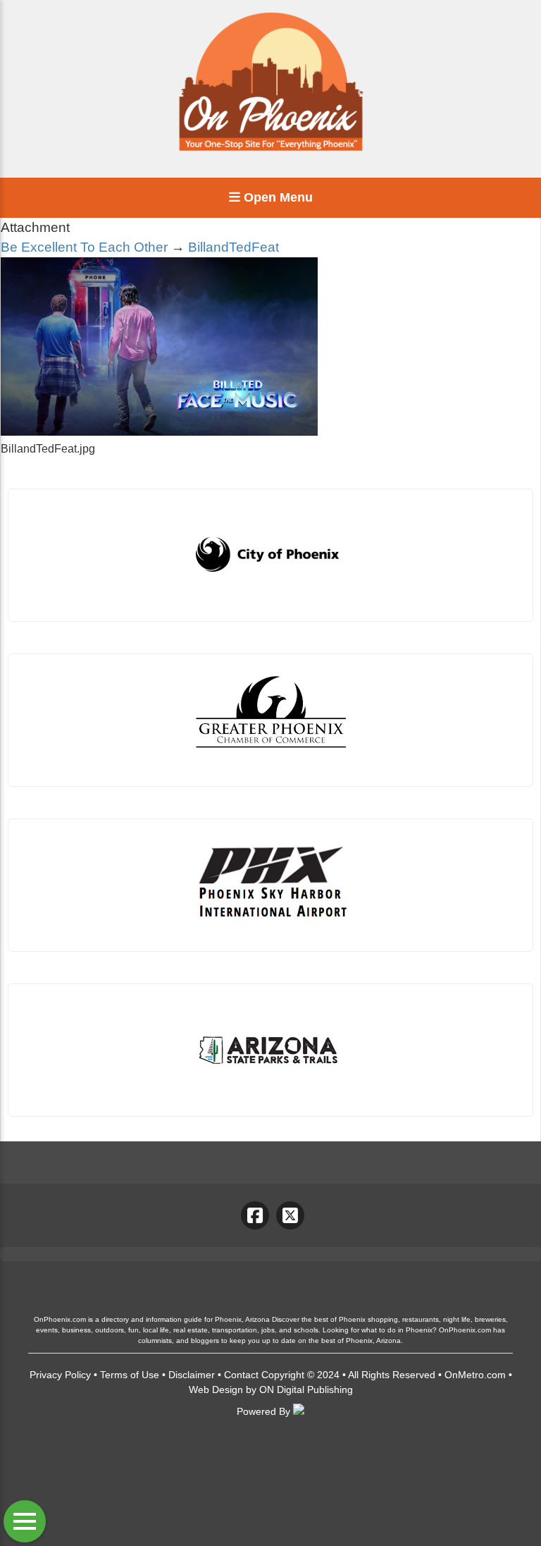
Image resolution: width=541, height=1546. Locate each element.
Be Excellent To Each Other (84, 247)
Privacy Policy (60, 1374)
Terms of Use (129, 1374)
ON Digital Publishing (306, 1389)
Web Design (216, 1389)
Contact (241, 1374)
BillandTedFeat (233, 247)
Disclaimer (191, 1374)
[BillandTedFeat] (159, 432)
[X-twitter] (290, 1215)
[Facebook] (255, 1215)
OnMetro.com (475, 1374)
